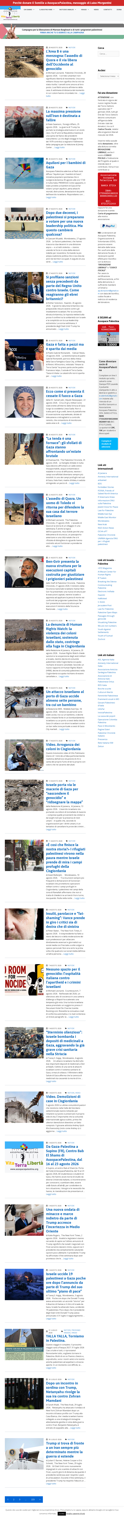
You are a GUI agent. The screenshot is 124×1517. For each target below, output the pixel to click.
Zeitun (101, 746)
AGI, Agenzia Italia (106, 659)
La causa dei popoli (106, 716)
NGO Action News (106, 528)
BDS (100, 483)
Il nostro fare (45, 9)
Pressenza (102, 739)
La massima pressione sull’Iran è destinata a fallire (63, 115)
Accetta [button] (61, 1514)
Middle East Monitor (107, 517)
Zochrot (101, 639)
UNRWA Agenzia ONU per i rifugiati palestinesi (108, 541)
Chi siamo (28, 9)
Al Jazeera (102, 473)
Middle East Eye (105, 514)
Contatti (108, 9)
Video (96, 9)
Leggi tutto (59, 147)
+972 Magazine (105, 568)
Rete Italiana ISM (105, 742)
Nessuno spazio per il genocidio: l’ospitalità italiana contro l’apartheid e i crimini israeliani (63, 978)
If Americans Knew (106, 497)
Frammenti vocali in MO (108, 699)
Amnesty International (108, 476)
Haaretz (101, 595)
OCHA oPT (102, 531)
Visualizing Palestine (107, 622)
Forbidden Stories (106, 487)
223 (33, 1499)
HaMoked (102, 598)
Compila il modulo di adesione (106, 444)
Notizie (72, 47)
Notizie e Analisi (66, 9)
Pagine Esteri (104, 729)
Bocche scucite (104, 688)
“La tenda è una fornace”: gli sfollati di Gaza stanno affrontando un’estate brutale (64, 447)
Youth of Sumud (105, 635)
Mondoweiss (103, 521)
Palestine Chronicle (106, 535)
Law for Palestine (106, 510)
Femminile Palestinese (108, 695)
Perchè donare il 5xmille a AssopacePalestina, (62, 2)
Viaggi (84, 9)
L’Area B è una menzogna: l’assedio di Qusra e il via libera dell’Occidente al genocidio (64, 60)
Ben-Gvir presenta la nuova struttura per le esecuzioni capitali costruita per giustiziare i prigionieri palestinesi (65, 570)
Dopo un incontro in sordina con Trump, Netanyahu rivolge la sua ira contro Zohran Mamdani (63, 1392)
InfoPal (101, 709)
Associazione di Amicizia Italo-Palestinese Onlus (106, 679)
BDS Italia (102, 685)
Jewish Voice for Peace (108, 507)
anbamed (102, 480)
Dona (119, 9)
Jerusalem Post (105, 605)
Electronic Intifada (106, 591)
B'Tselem (102, 578)
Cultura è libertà (105, 692)
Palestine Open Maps (107, 612)
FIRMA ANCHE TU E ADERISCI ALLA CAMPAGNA (62, 32)
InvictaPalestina (105, 712)
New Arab (102, 524)
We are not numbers (107, 626)
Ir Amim (101, 602)
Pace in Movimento (106, 726)
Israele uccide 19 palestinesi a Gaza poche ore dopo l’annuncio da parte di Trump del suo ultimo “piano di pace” (66, 1282)
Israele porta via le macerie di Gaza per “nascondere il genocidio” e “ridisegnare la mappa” (64, 793)
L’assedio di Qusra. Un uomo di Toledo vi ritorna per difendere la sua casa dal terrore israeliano (65, 507)
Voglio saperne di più (75, 1513)
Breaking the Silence (107, 581)
